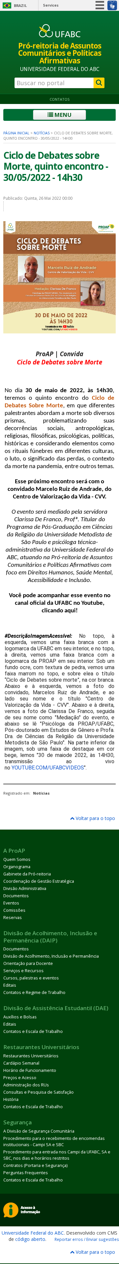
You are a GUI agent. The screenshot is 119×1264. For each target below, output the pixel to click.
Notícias (42, 133)
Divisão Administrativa (24, 888)
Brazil (20, 5)
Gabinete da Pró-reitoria (27, 874)
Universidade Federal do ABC (33, 1233)
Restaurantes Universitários (31, 1056)
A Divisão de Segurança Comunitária (38, 1131)
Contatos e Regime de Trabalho (34, 992)
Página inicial (16, 133)
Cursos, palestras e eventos (31, 978)
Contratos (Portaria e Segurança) (35, 1165)
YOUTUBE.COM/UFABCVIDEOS (48, 768)
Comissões (14, 910)
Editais (9, 985)
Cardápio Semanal (21, 1063)
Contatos (60, 99)
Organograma (16, 867)
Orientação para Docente (28, 963)
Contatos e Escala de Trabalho (33, 1031)
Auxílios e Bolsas (20, 1017)
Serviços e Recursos (23, 971)
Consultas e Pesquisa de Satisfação (38, 1092)
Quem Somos (16, 859)
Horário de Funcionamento (29, 1070)
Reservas (12, 917)
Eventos (11, 903)
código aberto (30, 1239)
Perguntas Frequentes (25, 1173)
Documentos (16, 896)
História (11, 1099)
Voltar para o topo (94, 818)
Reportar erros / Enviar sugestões (87, 1239)
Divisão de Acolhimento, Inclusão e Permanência (51, 956)
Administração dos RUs (26, 1085)
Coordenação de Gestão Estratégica (38, 881)
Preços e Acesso (19, 1077)
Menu (62, 115)
